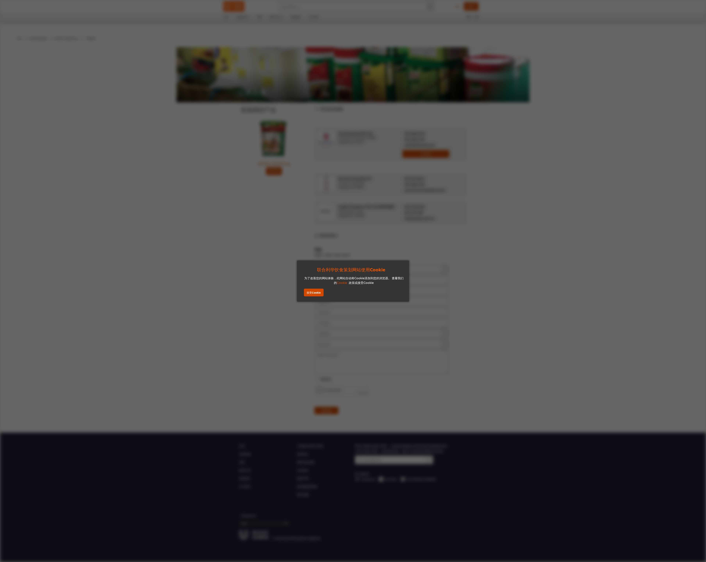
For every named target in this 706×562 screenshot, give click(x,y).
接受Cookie (314, 292)
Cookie (342, 282)
